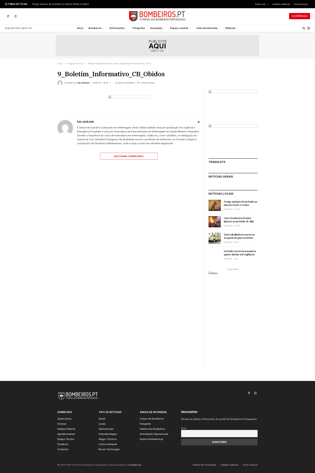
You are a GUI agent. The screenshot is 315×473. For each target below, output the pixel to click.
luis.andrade (83, 83)
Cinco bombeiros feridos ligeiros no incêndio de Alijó (60, 4)
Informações (117, 28)
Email (183, 428)
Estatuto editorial (281, 4)
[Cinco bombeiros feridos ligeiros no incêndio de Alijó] (215, 221)
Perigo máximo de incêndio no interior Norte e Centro (240, 203)
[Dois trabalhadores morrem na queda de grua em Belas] (215, 238)
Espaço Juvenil (179, 28)
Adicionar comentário (129, 156)
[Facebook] (46, 106)
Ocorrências (299, 16)
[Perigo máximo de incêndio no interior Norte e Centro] (215, 205)
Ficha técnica (301, 4)
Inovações (156, 28)
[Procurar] (304, 28)
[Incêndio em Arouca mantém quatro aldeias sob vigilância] (215, 254)
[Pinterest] (46, 128)
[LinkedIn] (46, 121)
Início (80, 28)
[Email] (46, 136)
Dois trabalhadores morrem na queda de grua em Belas (239, 236)
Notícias (230, 28)
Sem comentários (126, 83)
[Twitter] (46, 113)
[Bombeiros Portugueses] (157, 16)
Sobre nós (260, 4)
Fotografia (139, 28)
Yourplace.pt (134, 464)
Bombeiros (95, 28)
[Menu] (308, 28)
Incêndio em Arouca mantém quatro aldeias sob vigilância (240, 253)
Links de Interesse (207, 28)
